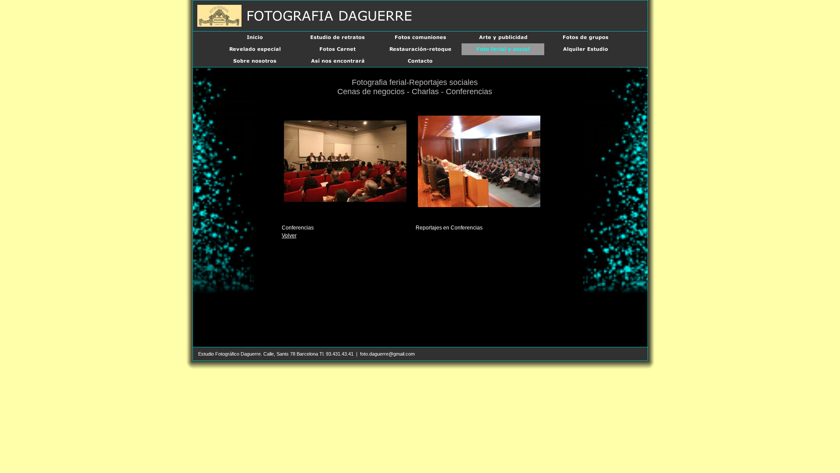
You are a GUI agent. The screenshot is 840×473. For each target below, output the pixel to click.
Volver (289, 236)
